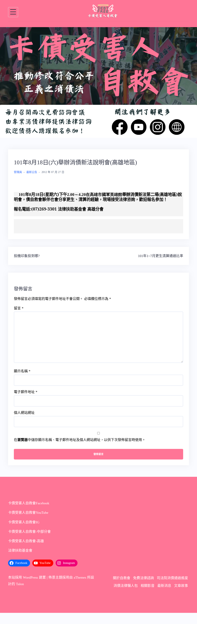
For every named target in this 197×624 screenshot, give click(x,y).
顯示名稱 (22, 371)
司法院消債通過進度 (172, 578)
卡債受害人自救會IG (23, 522)
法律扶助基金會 (20, 550)
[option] (98, 82)
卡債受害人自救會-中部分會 (29, 532)
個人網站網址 (24, 413)
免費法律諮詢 (143, 578)
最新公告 (31, 172)
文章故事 (181, 586)
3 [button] (103, 131)
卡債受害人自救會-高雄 (26, 541)
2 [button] (98, 131)
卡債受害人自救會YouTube (28, 513)
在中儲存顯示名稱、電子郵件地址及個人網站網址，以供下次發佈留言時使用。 (79, 440)
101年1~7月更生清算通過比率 (160, 256)
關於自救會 (121, 578)
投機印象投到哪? (27, 256)
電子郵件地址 (25, 392)
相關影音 (147, 586)
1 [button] (94, 131)
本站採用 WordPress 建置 (27, 577)
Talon (20, 584)
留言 (18, 308)
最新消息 (164, 586)
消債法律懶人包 (126, 586)
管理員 (18, 172)
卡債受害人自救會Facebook (28, 503)
